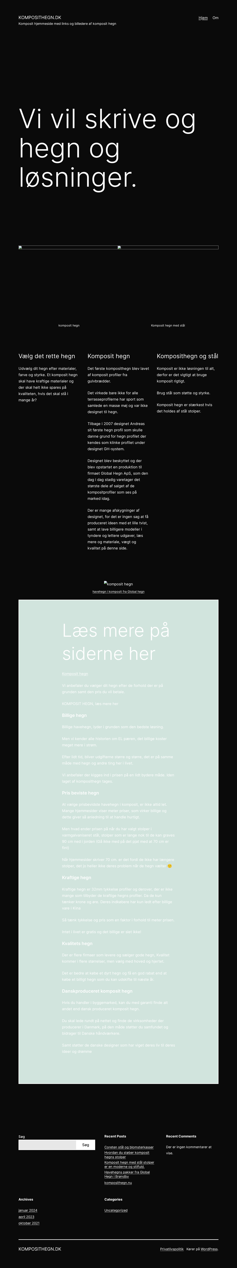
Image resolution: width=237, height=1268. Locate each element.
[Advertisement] (118, 70)
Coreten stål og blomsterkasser (129, 1147)
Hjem (203, 18)
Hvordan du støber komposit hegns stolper (126, 1155)
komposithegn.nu (118, 1183)
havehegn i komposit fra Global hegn (118, 591)
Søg (22, 1137)
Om (215, 18)
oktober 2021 (29, 1223)
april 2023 (26, 1217)
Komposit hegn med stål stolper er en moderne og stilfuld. (129, 1164)
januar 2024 (28, 1210)
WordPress (209, 1249)
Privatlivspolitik (172, 1249)
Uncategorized (116, 1210)
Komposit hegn (75, 674)
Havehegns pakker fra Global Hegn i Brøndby (127, 1174)
